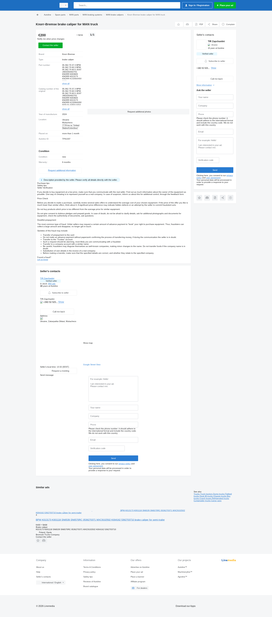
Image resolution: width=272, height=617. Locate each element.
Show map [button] (88, 343)
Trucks (197, 494)
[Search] (76, 5)
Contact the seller (50, 45)
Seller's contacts (43, 577)
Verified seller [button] (51, 281)
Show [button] (61, 302)
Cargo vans (216, 501)
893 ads (51, 284)
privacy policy (125, 464)
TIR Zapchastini (47, 278)
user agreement (96, 466)
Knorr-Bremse (68, 54)
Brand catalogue (90, 586)
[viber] (41, 306)
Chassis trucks (220, 496)
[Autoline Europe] (46, 5)
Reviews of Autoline (92, 581)
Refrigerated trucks (220, 498)
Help (38, 572)
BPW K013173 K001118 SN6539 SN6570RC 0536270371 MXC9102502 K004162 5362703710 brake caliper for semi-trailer (100, 519)
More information (204, 85)
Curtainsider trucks (202, 501)
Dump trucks (219, 494)
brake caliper (68, 59)
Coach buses (206, 498)
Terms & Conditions (92, 567)
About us (40, 567)
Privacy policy (89, 572)
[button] (179, 24)
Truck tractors (206, 494)
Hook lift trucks (206, 496)
